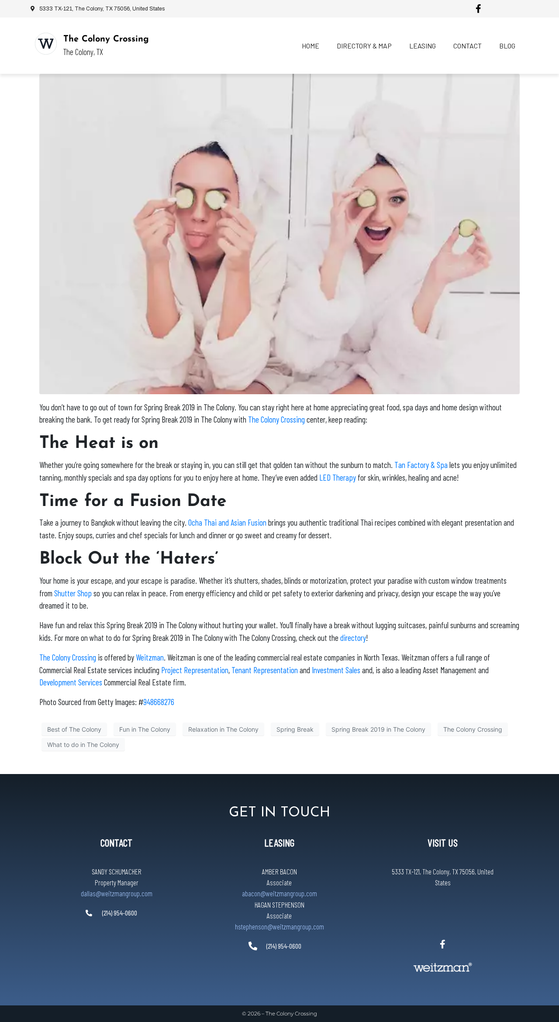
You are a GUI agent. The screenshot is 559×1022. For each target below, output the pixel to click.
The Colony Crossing (106, 39)
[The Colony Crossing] (46, 44)
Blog (507, 45)
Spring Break (295, 729)
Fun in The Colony (144, 729)
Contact (467, 45)
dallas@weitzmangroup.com (116, 893)
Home (310, 45)
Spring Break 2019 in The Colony (378, 729)
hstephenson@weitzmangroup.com (279, 926)
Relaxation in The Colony (223, 729)
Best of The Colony (74, 729)
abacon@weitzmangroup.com (279, 893)
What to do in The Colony (83, 744)
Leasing (422, 45)
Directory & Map (364, 45)
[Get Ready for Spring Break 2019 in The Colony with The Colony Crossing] (279, 233)
